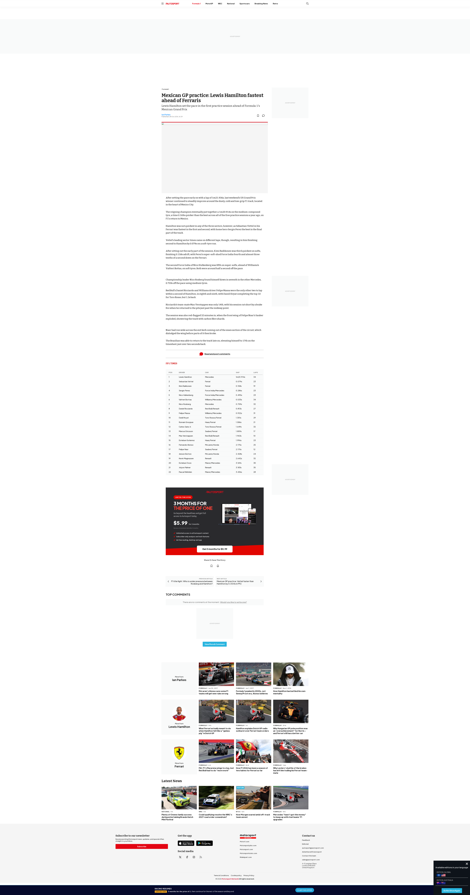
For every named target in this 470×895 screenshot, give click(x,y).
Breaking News (261, 3)
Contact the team (309, 856)
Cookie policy (236, 875)
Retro (275, 3)
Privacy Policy (249, 875)
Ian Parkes (166, 114)
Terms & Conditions (221, 875)
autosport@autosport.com (313, 848)
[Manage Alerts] (217, 565)
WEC (220, 3)
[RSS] (200, 857)
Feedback (306, 840)
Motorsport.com (246, 849)
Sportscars (245, 3)
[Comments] (264, 115)
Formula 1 (196, 3)
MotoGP (209, 3)
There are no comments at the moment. (215, 602)
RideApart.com (246, 857)
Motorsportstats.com (248, 853)
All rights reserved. (247, 879)
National (231, 3)
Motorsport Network (230, 879)
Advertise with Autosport (312, 852)
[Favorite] (258, 115)
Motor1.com (244, 842)
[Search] (307, 3)
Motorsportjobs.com (248, 845)
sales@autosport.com (311, 860)
